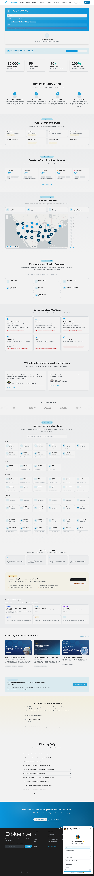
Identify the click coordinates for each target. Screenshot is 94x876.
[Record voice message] (68, 870)
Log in (80, 2)
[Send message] (90, 870)
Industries (49, 2)
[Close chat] (60, 828)
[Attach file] (65, 870)
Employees (34, 2)
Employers (22, 2)
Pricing (70, 2)
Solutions (42, 2)
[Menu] (90, 829)
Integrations (56, 2)
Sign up (86, 2)
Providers (28, 2)
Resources (64, 2)
